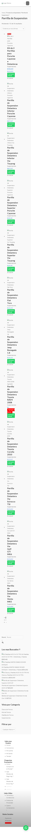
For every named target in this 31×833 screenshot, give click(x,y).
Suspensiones (6, 718)
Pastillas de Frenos (7, 715)
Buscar (4, 637)
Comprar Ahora (11, 74)
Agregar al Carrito (11, 411)
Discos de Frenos (7, 709)
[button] (25, 827)
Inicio (3, 13)
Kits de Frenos (6, 712)
